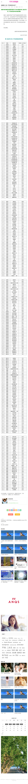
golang (19, 638)
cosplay (15, 638)
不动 (4, 647)
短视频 (10, 655)
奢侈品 (23, 647)
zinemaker (20, 645)
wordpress (5, 645)
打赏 (17, 514)
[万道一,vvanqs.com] (14, 2)
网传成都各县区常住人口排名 (7, 567)
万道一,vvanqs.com (6, 779)
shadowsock (14, 640)
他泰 (14, 648)
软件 (3, 657)
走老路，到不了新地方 (19, 687)
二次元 (9, 647)
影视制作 (9, 650)
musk (3, 640)
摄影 (17, 650)
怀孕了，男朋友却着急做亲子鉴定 (20, 567)
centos (11, 638)
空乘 (13, 655)
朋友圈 (14, 653)
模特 (24, 653)
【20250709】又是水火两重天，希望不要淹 (6, 581)
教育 (20, 650)
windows (15, 642)
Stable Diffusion (8, 642)
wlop (20, 642)
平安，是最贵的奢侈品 (5, 673)
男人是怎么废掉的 (4, 524)
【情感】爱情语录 (4, 554)
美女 (16, 655)
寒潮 (3, 650)
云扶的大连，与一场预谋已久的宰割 (20, 700)
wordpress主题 (13, 644)
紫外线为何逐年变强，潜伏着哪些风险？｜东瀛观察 (20, 581)
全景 (17, 647)
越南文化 (23, 655)
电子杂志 (5, 655)
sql (24, 640)
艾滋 (20, 655)
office (10, 640)
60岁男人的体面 (18, 713)
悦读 (17, 6)
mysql (6, 640)
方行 (3, 653)
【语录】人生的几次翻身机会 (20, 540)
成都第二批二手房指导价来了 (14, 494)
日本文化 (8, 653)
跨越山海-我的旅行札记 (5, 687)
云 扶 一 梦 (3, 713)
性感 (13, 650)
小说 (5, 650)
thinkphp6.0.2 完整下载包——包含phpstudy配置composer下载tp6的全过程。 (14, 520)
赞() (10, 514)
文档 (24, 650)
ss (2, 642)
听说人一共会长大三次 (19, 554)
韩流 (6, 657)
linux (22, 638)
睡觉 (2, 699)
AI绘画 (3, 638)
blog (7, 638)
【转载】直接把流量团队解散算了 (7, 541)
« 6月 (2, 734)
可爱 (20, 647)
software (20, 640)
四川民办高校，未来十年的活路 (18, 674)
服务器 (19, 652)
